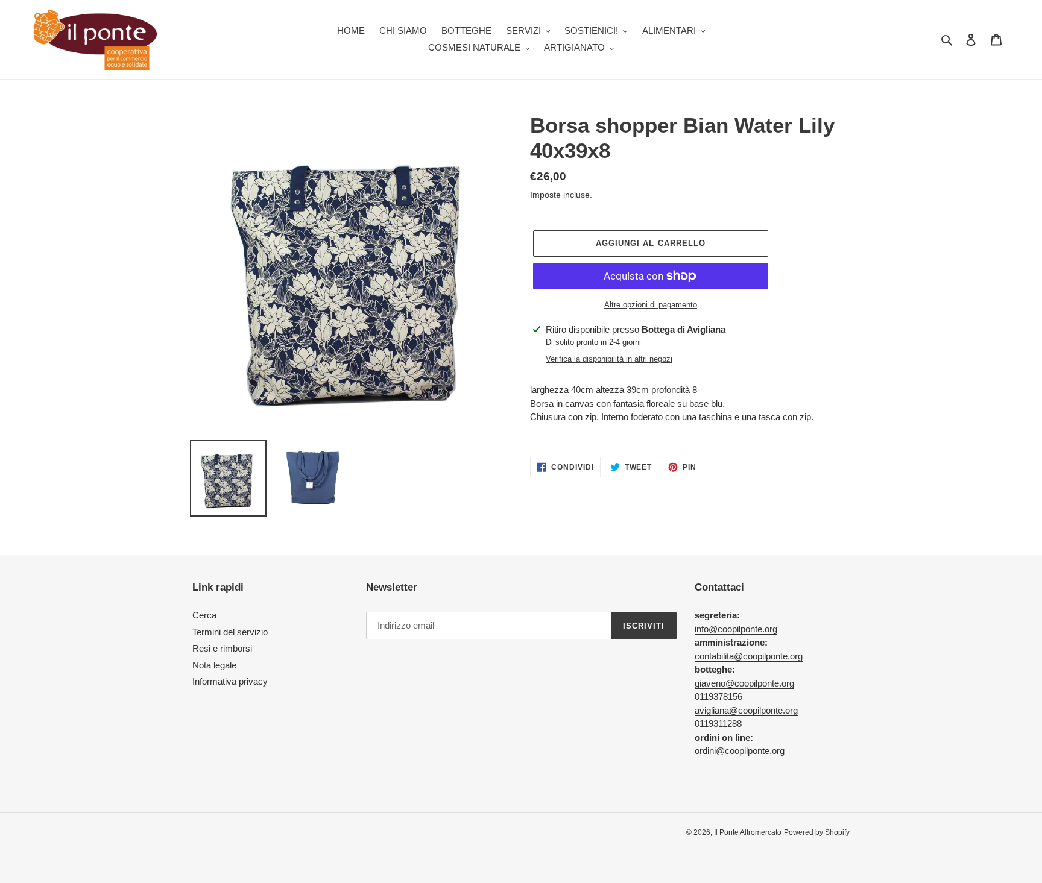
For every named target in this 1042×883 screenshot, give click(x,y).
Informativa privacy (230, 681)
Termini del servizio (230, 632)
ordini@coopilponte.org (740, 751)
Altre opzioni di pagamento (650, 304)
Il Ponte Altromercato (748, 832)
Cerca (204, 615)
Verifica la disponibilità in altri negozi (609, 358)
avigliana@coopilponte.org (746, 710)
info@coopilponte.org (736, 629)
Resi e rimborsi (222, 648)
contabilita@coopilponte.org (749, 656)
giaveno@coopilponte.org (744, 683)
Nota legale (214, 665)
